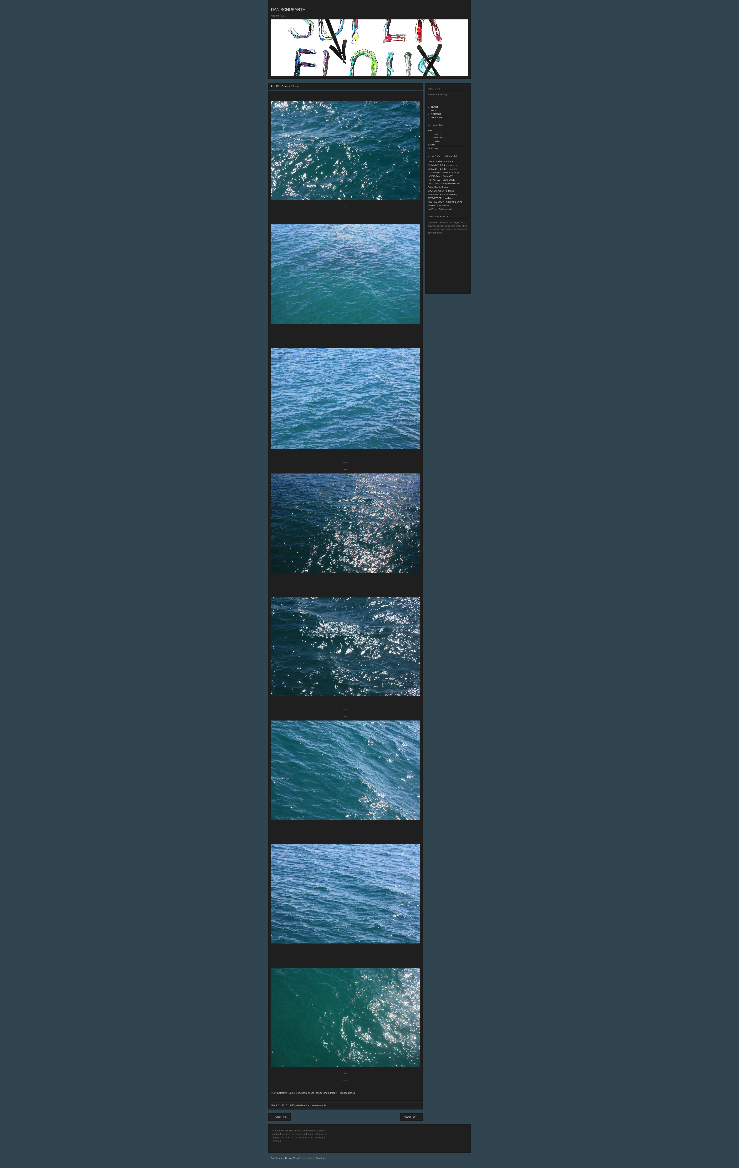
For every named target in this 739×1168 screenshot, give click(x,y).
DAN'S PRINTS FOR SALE (440, 161)
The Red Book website (438, 205)
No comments (319, 1105)
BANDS (431, 145)
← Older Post (279, 1116)
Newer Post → (411, 1116)
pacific (319, 1093)
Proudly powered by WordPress (285, 1158)
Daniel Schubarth (297, 1093)
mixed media (302, 1105)
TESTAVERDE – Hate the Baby (442, 194)
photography (330, 1093)
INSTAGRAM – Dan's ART (440, 176)
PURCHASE (436, 117)
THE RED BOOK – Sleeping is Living (445, 202)
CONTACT (436, 114)
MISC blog (433, 148)
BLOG (434, 110)
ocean (311, 1093)
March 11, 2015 (279, 1105)
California (282, 1093)
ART (292, 1105)
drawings (437, 134)
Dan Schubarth (288, 9)
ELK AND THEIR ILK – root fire (442, 169)
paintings (437, 141)
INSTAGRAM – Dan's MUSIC (441, 180)
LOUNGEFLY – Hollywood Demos (444, 183)
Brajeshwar (320, 1158)
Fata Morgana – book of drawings (443, 172)
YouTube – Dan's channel (440, 209)
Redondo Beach (346, 1093)
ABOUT (434, 107)
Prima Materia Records (439, 187)
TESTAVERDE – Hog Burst (440, 198)
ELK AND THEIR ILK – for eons (442, 165)
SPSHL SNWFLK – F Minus (441, 191)
